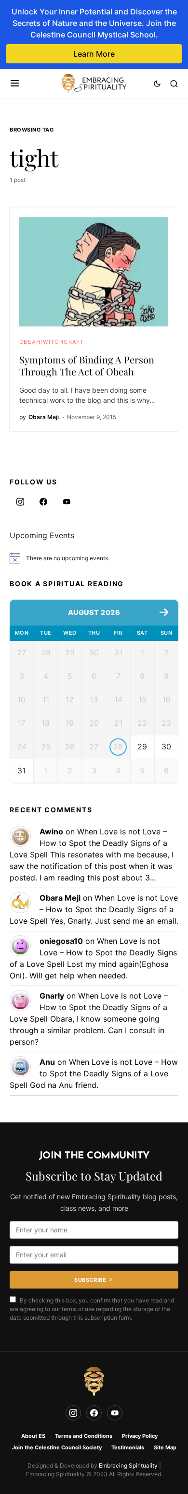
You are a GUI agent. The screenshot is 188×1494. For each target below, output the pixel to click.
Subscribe (90, 1280)
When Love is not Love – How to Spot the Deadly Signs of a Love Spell (88, 843)
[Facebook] (43, 502)
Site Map (165, 1447)
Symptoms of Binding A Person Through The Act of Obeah (86, 365)
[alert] (94, 558)
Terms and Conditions (83, 1436)
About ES (33, 1436)
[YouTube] (66, 502)
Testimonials (127, 1447)
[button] (15, 83)
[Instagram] (20, 502)
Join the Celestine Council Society (57, 1447)
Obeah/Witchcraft (51, 341)
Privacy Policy (140, 1436)
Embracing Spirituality (128, 1465)
